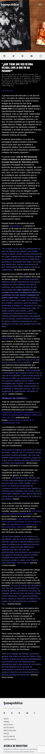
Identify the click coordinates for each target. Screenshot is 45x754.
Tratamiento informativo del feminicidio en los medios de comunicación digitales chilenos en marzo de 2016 (22, 415)
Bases (6, 733)
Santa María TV (16, 226)
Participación (10, 730)
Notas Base (9, 727)
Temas (6, 721)
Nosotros (8, 724)
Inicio (6, 718)
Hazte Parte (9, 736)
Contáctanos (10, 739)
